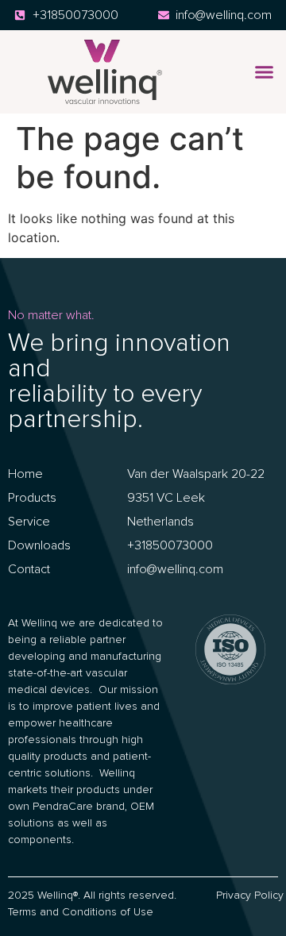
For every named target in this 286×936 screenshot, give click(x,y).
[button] (264, 72)
